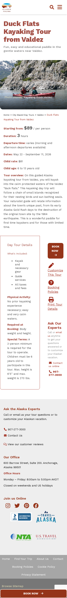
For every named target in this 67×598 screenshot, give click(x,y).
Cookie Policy (46, 566)
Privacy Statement (33, 574)
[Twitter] (17, 506)
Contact (58, 559)
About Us (43, 559)
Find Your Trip (23, 559)
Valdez (40, 115)
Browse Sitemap (12, 586)
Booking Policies (22, 566)
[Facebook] (36, 506)
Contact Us (14, 435)
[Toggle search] (52, 7)
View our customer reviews (25, 444)
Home (6, 115)
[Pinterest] (26, 506)
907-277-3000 (16, 429)
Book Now (30, 593)
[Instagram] (8, 506)
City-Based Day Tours (23, 115)
